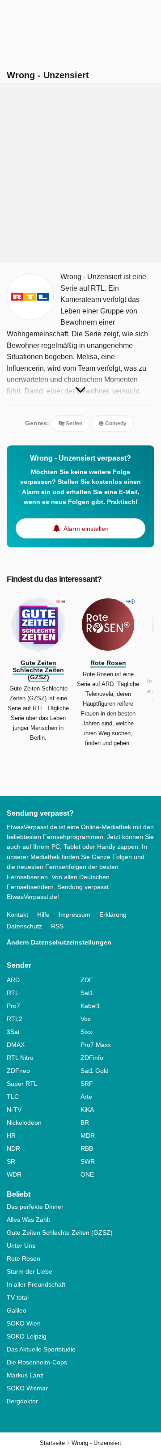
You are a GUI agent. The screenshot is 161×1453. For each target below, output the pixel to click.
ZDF (86, 979)
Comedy (115, 423)
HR (11, 1135)
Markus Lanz (25, 1375)
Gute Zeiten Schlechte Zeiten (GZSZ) (60, 1232)
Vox (85, 1018)
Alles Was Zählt (28, 1219)
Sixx (86, 1031)
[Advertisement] (80, 172)
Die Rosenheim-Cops (37, 1362)
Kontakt (17, 914)
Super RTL (22, 1083)
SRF (86, 1083)
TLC (13, 1096)
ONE (87, 1174)
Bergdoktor (22, 1401)
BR (84, 1122)
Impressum (74, 914)
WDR (14, 1174)
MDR (87, 1135)
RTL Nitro (20, 1057)
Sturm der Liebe (29, 1271)
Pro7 (13, 1005)
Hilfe (43, 914)
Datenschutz (24, 926)
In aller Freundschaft (36, 1284)
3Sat (13, 1031)
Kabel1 (90, 1005)
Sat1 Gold (94, 1070)
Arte (86, 1096)
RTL (13, 992)
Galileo (16, 1310)
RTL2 (14, 1018)
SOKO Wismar (27, 1388)
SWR (87, 1161)
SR (11, 1161)
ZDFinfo (91, 1057)
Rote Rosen (23, 1258)
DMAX (16, 1044)
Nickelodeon (24, 1122)
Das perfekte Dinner (35, 1206)
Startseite (52, 1443)
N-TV (14, 1109)
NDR (13, 1148)
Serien (73, 423)
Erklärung (113, 914)
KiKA (87, 1109)
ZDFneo (18, 1070)
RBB (86, 1148)
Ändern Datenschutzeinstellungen (59, 942)
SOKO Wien (24, 1323)
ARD (13, 979)
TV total (18, 1297)
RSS (57, 926)
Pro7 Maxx (95, 1044)
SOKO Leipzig (27, 1336)
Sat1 (86, 992)
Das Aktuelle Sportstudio (41, 1349)
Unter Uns (21, 1245)
